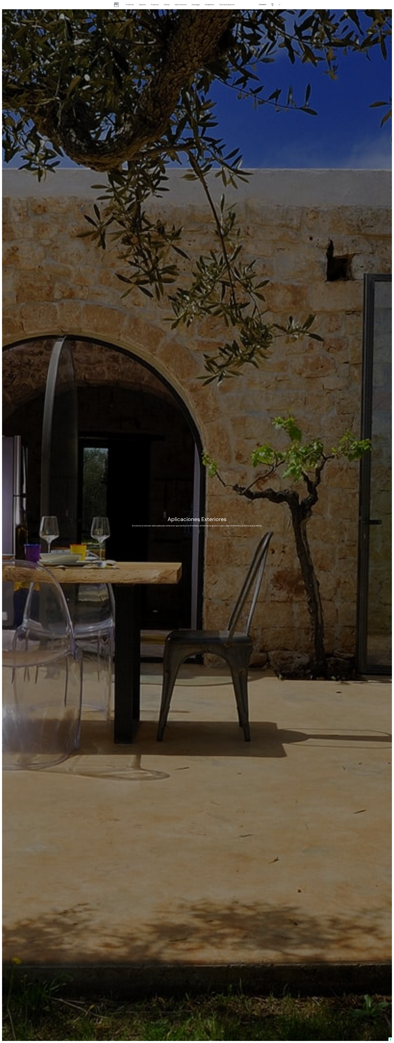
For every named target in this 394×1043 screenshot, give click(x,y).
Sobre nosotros (181, 4)
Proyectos (155, 4)
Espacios (142, 4)
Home (185, 511)
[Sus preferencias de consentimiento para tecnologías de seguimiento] (390, 1039)
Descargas (196, 4)
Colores (167, 4)
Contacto (262, 4)
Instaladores (209, 4)
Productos (130, 4)
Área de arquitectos (227, 4)
